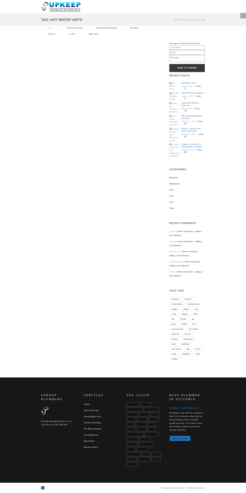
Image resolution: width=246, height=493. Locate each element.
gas (193, 319)
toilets (197, 349)
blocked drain (177, 304)
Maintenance (107, 28)
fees (173, 319)
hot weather (193, 329)
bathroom (175, 299)
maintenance (188, 339)
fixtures (183, 319)
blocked (188, 299)
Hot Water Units (51, 146)
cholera (186, 309)
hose (194, 324)
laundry (175, 339)
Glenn (199, 86)
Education (74, 28)
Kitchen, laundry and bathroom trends (191, 129)
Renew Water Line (92, 416)
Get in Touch (180, 439)
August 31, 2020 (54, 163)
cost (196, 309)
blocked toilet (194, 304)
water (198, 354)
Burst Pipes (89, 441)
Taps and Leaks (91, 410)
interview (175, 334)
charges (175, 309)
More (50, 169)
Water (94, 34)
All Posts (184, 20)
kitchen (188, 334)
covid (174, 314)
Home (177, 20)
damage (185, 314)
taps (188, 349)
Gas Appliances (91, 435)
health (184, 324)
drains (195, 314)
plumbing (185, 344)
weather (175, 359)
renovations (176, 349)
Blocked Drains (91, 447)
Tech (52, 34)
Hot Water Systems (93, 429)
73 (72, 169)
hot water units (178, 329)
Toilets (87, 404)
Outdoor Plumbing (92, 422)
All (50, 28)
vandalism (186, 354)
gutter (174, 324)
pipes (174, 344)
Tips (72, 34)
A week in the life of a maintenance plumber (191, 145)
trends (174, 354)
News (135, 28)
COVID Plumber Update (192, 93)
